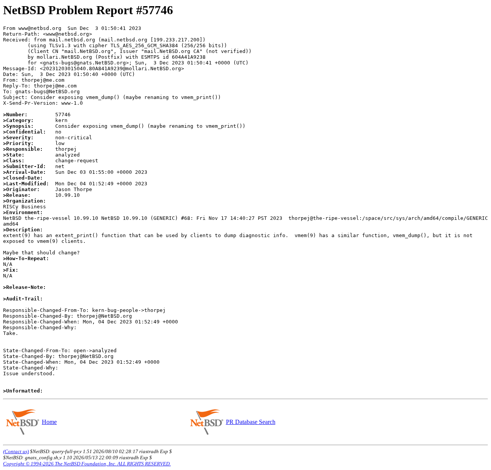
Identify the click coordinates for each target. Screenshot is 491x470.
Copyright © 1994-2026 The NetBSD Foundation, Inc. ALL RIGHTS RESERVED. (87, 464)
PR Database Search (250, 422)
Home (49, 422)
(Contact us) (16, 451)
